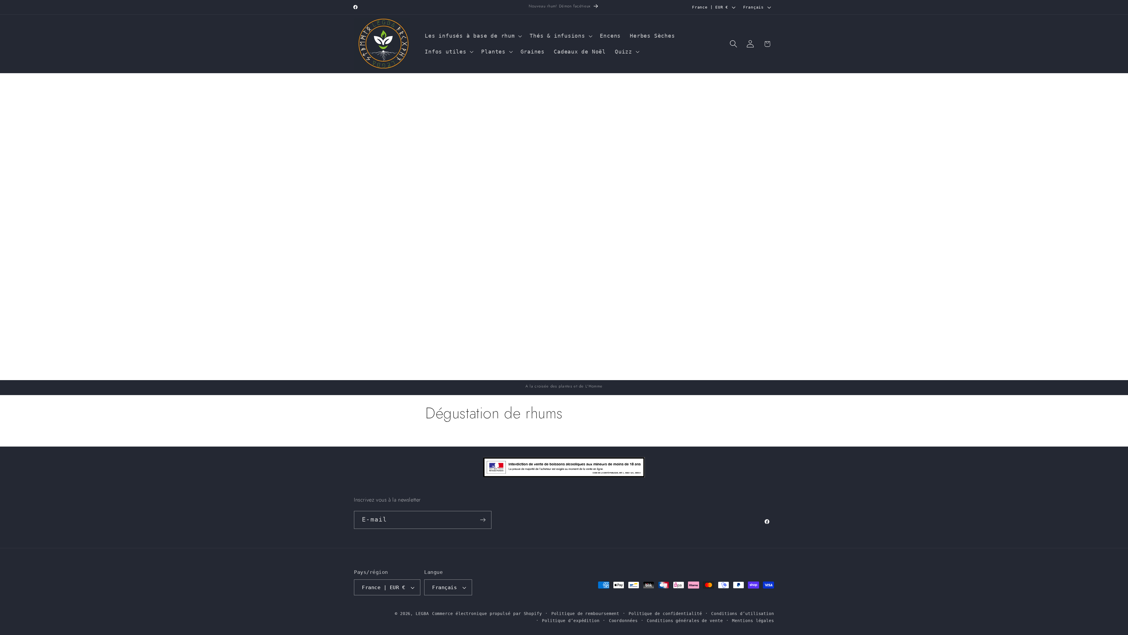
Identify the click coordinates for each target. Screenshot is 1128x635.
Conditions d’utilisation (742, 613)
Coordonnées (623, 620)
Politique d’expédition (571, 620)
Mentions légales (753, 620)
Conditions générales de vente (685, 620)
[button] (472, 36)
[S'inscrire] (482, 520)
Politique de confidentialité (665, 613)
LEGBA (422, 613)
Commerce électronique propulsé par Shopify (487, 613)
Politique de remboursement (585, 613)
